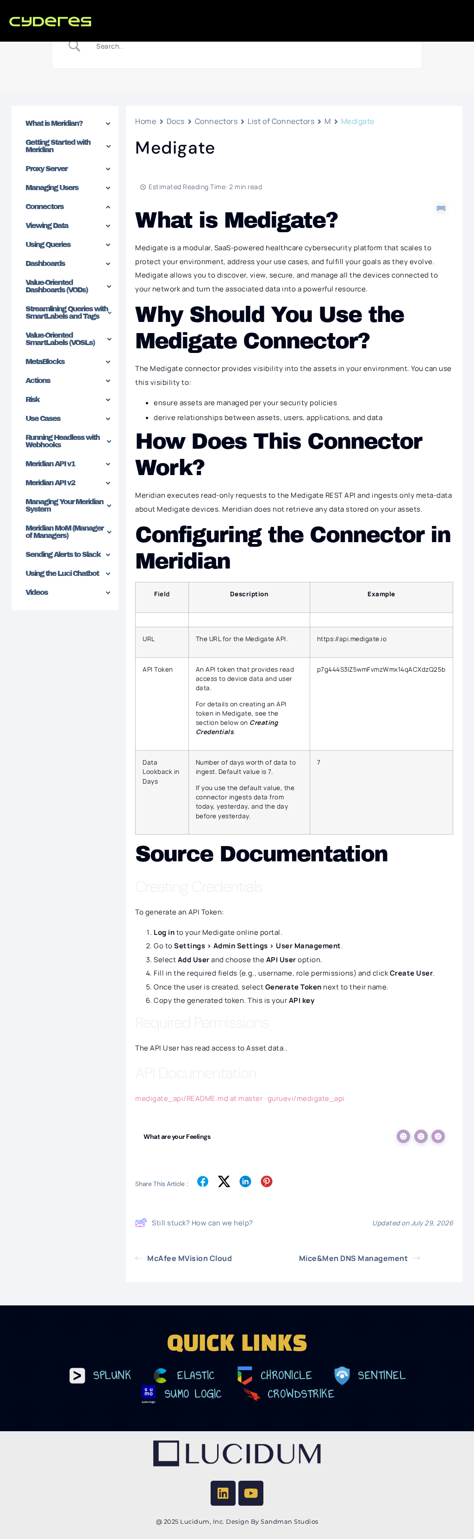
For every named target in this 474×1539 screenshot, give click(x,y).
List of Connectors (281, 121)
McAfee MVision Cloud (189, 1258)
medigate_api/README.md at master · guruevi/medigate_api (240, 1098)
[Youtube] (250, 1493)
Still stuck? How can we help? (202, 1223)
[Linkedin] (223, 1493)
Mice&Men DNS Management (353, 1258)
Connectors (216, 121)
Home (145, 121)
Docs (176, 121)
